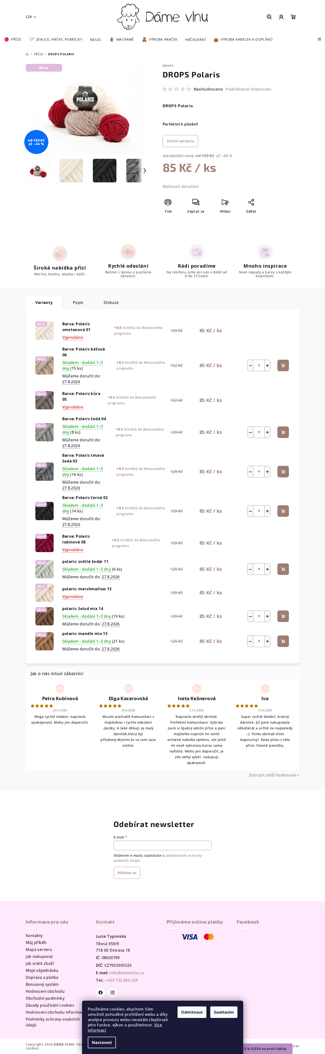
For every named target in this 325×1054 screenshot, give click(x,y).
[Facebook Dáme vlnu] (100, 992)
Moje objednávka (42, 970)
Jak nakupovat (39, 956)
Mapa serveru (39, 949)
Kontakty (34, 935)
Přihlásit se (127, 872)
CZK (29, 16)
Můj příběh (36, 942)
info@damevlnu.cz (126, 972)
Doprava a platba (42, 977)
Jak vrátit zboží (40, 963)
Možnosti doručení (181, 186)
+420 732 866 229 (121, 980)
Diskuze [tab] (111, 302)
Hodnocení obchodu (45, 991)
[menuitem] (12, 40)
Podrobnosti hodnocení (248, 89)
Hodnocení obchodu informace (55, 1012)
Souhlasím (224, 1012)
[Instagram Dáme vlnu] (112, 992)
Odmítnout (192, 1012)
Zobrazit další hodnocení (272, 775)
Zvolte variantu (180, 141)
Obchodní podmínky (45, 998)
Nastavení (102, 1042)
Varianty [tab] (44, 302)
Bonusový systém (42, 984)
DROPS (168, 66)
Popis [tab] (78, 302)
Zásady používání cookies (50, 1005)
